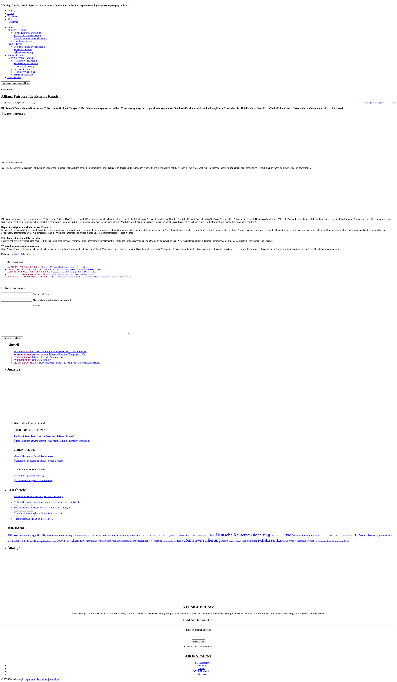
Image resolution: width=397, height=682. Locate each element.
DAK (211, 535)
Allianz (14, 254)
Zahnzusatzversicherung (334, 541)
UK (15, 522)
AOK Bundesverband (80, 536)
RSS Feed (12, 19)
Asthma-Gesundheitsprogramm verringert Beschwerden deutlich (45, 502)
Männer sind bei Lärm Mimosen (39, 357)
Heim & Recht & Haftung (20, 58)
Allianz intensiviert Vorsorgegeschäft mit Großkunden (51, 272)
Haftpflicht (321, 536)
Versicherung (320, 541)
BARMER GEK (138, 535)
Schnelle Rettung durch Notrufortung (29, 476)
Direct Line (281, 536)
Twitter (10, 13)
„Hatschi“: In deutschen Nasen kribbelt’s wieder (33, 456)
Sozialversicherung (248, 541)
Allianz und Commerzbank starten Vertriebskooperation (47, 267)
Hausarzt (339, 536)
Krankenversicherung (25, 540)
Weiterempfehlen (378, 103)
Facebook (12, 16)
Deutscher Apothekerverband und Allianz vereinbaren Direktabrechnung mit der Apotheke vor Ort (69, 277)
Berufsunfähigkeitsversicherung (29, 46)
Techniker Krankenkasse (273, 540)
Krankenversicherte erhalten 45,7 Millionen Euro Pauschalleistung (57, 362)
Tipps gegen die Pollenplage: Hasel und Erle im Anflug (41, 507)
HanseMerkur (331, 536)
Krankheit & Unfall (17, 30)
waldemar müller (24, 522)
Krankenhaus (385, 535)
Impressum (30, 679)
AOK (41, 535)
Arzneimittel (114, 535)
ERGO (289, 535)
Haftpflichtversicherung (25, 60)
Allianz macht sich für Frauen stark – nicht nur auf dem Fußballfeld (54, 269)
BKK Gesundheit (178, 535)
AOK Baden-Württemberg (59, 535)
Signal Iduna (234, 541)
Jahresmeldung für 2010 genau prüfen (50, 354)
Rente (180, 540)
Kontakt (11, 10)
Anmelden (54, 679)
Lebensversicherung (23, 52)
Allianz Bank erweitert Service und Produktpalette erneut (50, 274)
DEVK (273, 536)
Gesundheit (310, 535)
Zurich (346, 541)
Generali (299, 535)
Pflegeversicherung (93, 540)
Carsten (28, 516)
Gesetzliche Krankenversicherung (30, 38)
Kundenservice (49, 541)
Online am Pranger (32, 360)
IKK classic (347, 536)
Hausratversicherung (24, 66)
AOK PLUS (94, 535)
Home (10, 27)
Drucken (366, 103)
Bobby (16, 499)
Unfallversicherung (23, 41)
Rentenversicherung (23, 49)
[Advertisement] (198, 193)
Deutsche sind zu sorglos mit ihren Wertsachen (36, 513)
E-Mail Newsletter (202, 671)
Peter (16, 516)
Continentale (201, 536)
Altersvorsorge (27, 535)
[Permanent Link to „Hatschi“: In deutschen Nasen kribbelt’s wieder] (38, 460)
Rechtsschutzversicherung (26, 63)
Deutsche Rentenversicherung (243, 534)
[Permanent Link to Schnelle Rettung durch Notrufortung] (33, 480)
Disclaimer (42, 679)
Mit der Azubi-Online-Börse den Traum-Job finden (50, 351)
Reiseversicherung (23, 69)
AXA (125, 535)
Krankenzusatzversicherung (27, 35)
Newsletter (12, 22)
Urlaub (311, 541)
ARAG (104, 536)
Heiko (21, 516)
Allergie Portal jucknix (23, 505)
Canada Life (191, 536)
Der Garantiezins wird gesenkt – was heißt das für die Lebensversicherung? (44, 436)
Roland (224, 540)
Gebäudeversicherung (24, 72)
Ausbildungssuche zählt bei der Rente (32, 518)
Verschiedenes (14, 77)
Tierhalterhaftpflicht (23, 74)
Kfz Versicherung (16, 55)
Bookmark (391, 103)
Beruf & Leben (14, 44)
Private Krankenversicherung (28, 32)
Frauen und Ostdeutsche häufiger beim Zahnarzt (37, 496)
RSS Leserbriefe (202, 662)
